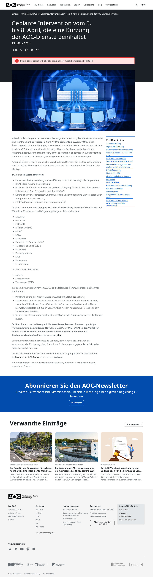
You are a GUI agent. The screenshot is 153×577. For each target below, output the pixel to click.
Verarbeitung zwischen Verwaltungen (115, 204)
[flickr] (33, 549)
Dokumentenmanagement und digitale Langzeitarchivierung (118, 165)
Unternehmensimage (98, 516)
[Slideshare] (27, 549)
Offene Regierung (113, 170)
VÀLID (38, 520)
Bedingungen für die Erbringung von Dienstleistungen (75, 514)
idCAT (38, 516)
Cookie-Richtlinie (14, 573)
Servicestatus (111, 5)
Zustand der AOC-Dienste (28, 357)
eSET (38, 523)
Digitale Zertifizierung (115, 146)
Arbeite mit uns (14, 513)
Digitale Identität (113, 173)
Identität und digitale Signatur (118, 176)
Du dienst (39, 5)
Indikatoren (65, 5)
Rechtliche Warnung (32, 573)
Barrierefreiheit (49, 573)
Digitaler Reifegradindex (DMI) (102, 509)
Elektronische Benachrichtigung (119, 185)
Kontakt (11, 520)
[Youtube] (21, 549)
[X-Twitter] (9, 549)
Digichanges (123, 509)
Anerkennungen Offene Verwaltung (72, 523)
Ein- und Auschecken (114, 188)
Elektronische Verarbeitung (117, 200)
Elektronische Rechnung (116, 158)
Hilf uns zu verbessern (127, 520)
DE (145, 5)
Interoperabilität (112, 182)
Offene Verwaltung (30, 14)
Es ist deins (89, 5)
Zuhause (15, 14)
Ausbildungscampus (98, 513)
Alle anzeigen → (134, 424)
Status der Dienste (75, 296)
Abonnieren (76, 402)
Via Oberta (40, 527)
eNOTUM (39, 509)
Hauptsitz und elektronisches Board (118, 196)
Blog (100, 5)
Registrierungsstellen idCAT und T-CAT (119, 154)
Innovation (52, 5)
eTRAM (38, 513)
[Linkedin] (15, 549)
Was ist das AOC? (15, 509)
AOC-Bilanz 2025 (70, 519)
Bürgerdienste (112, 192)
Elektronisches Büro (16, 516)
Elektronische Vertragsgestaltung (119, 150)
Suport (77, 5)
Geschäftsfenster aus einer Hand (119, 161)
